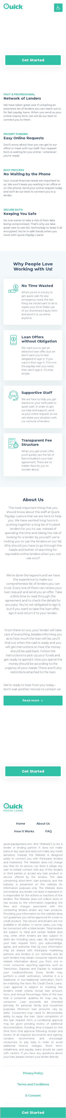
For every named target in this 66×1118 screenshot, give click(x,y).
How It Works (24, 831)
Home (20, 823)
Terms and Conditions (33, 1084)
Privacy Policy (33, 1073)
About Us (43, 823)
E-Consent (33, 1095)
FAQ (48, 831)
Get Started (33, 60)
